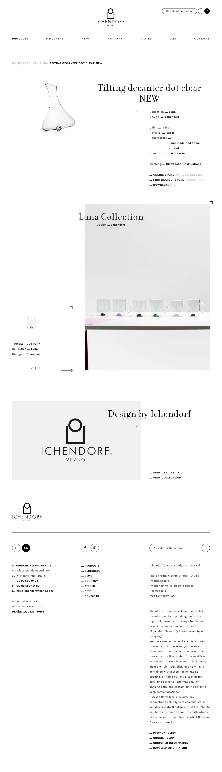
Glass (171, 132)
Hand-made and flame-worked (184, 145)
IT (201, 11)
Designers (54, 38)
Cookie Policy (164, 737)
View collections (167, 477)
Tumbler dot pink (26, 343)
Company (115, 38)
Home (16, 63)
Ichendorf (172, 116)
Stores (146, 38)
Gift (173, 38)
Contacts (202, 38)
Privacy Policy (164, 732)
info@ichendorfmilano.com (34, 590)
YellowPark (168, 595)
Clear (166, 127)
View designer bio (168, 472)
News (86, 38)
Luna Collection (111, 217)
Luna (44, 63)
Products (20, 38)
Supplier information (170, 748)
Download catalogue (179, 11)
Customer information (170, 743)
